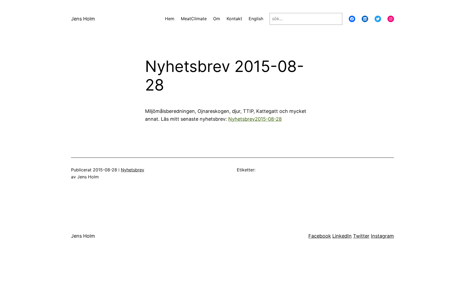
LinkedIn (342, 236)
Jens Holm (83, 19)
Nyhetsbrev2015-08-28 (255, 119)
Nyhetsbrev (132, 169)
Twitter (361, 236)
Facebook (319, 236)
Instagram (382, 236)
